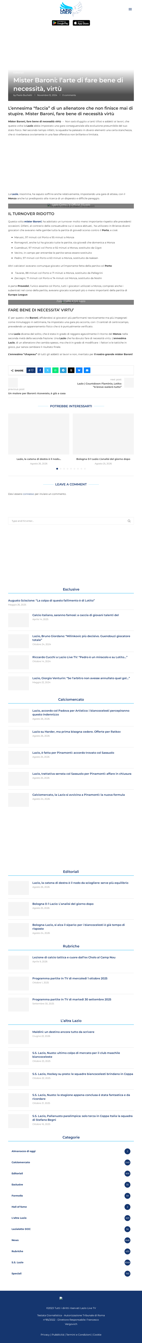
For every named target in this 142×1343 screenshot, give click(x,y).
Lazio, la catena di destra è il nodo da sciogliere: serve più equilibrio (80, 883)
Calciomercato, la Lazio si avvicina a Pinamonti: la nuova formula (78, 794)
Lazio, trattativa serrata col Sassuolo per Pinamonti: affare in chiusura (81, 773)
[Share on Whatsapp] (55, 370)
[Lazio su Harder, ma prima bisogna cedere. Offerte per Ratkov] (18, 737)
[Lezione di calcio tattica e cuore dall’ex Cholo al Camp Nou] (18, 962)
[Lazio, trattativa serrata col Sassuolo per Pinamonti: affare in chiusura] (18, 779)
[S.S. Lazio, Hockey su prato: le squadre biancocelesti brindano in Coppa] (18, 1079)
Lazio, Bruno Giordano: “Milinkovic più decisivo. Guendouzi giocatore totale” (81, 638)
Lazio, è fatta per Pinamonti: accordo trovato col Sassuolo (73, 752)
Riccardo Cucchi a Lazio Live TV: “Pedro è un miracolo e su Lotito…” (79, 657)
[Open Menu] (130, 9)
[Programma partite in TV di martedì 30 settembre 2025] (18, 1005)
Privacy (45, 1334)
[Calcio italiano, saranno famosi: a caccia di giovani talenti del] (18, 620)
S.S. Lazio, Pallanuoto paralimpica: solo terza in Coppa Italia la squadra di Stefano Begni (82, 1117)
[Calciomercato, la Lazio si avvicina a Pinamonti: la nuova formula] (18, 800)
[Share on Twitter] (47, 370)
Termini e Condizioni (79, 1334)
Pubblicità (58, 1334)
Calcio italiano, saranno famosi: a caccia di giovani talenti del (75, 615)
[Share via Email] (87, 370)
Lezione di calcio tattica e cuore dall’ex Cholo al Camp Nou (74, 957)
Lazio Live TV (88, 1308)
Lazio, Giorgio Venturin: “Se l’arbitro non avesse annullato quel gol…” (81, 678)
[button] (13, 441)
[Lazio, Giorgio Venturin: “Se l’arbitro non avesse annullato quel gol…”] (18, 683)
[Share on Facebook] (40, 370)
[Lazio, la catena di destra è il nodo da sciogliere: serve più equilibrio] (38, 433)
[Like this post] (32, 370)
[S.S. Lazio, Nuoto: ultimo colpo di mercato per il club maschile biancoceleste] (18, 1058)
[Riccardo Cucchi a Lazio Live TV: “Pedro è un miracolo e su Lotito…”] (18, 662)
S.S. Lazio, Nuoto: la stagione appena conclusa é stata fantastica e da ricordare (81, 1096)
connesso (28, 494)
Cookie (97, 1334)
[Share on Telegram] (63, 370)
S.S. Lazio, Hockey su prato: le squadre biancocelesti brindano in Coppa (82, 1074)
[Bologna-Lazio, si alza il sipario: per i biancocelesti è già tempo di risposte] (18, 930)
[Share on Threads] (71, 370)
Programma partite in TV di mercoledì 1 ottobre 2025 (69, 978)
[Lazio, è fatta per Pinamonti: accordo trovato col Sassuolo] (18, 758)
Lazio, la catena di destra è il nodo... (39, 459)
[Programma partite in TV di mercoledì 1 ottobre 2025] (18, 983)
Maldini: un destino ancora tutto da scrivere (63, 1032)
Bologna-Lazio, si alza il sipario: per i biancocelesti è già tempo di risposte (78, 926)
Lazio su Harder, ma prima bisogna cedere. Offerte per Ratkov (76, 731)
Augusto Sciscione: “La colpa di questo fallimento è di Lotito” (51, 600)
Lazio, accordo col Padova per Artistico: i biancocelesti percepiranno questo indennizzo (80, 712)
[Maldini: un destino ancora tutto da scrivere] (18, 1037)
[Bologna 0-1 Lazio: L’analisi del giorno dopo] (103, 433)
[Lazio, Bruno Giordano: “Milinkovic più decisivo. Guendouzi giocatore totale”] (18, 641)
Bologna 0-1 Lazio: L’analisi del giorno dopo (103, 459)
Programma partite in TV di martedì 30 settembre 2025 (71, 999)
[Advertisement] (71, 164)
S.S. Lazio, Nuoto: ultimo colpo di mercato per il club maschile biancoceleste (76, 1054)
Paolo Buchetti (24, 95)
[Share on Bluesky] (79, 370)
